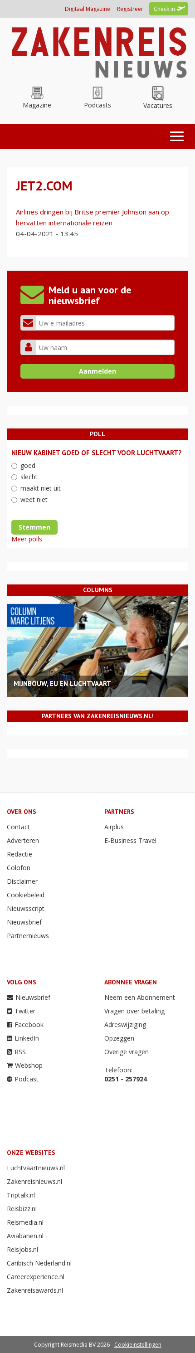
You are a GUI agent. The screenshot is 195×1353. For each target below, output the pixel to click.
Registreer (130, 9)
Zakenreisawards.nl (35, 1290)
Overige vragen (126, 1051)
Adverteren (23, 840)
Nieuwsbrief (24, 922)
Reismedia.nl (25, 1222)
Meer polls (26, 539)
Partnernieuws (28, 935)
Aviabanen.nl (25, 1235)
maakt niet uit (40, 488)
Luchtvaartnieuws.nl (36, 1167)
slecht (29, 476)
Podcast (27, 1079)
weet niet (34, 499)
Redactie (19, 854)
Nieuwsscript (25, 908)
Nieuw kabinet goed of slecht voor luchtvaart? (96, 452)
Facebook (29, 1024)
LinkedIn (27, 1038)
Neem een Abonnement (139, 997)
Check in (164, 9)
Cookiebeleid (25, 895)
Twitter (25, 1011)
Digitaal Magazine (87, 9)
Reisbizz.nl (22, 1208)
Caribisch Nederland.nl (39, 1263)
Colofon (18, 867)
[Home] (97, 50)
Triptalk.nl (21, 1195)
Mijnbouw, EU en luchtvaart (62, 683)
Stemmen (34, 527)
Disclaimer (22, 881)
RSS (20, 1051)
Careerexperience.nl (35, 1276)
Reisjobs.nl (22, 1249)
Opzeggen (119, 1038)
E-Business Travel (130, 840)
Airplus (114, 827)
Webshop (29, 1065)
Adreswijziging (125, 1024)
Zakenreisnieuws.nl (34, 1181)
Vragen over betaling (134, 1011)
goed (27, 465)
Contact (18, 827)
